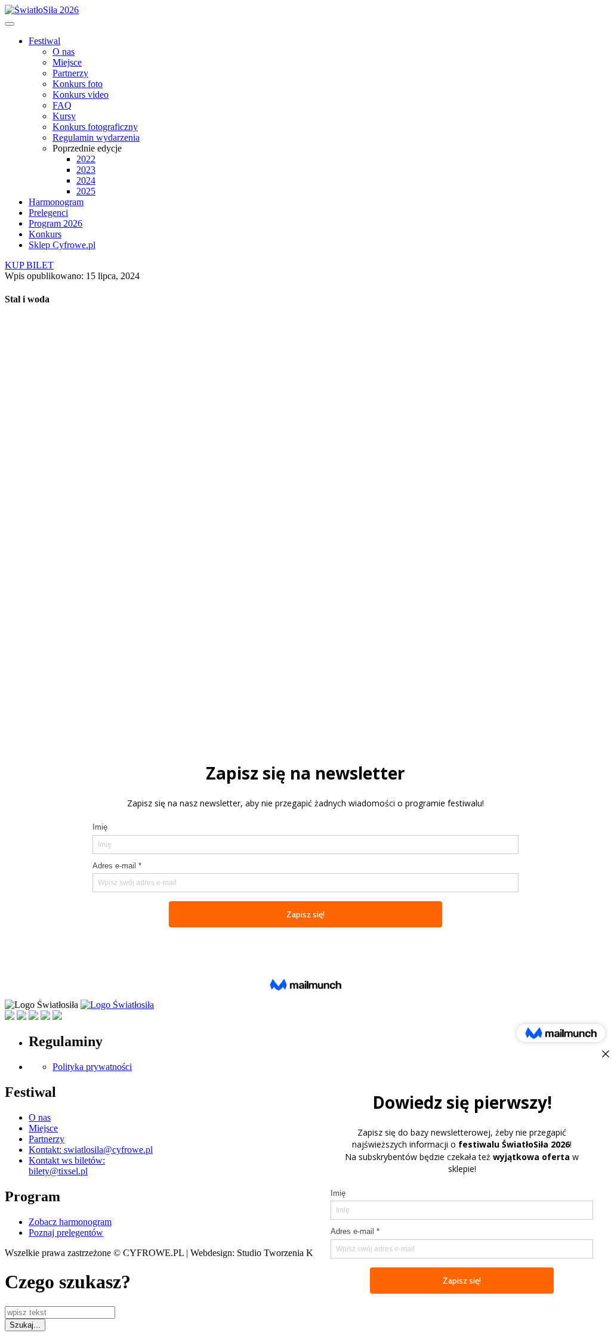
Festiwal (44, 41)
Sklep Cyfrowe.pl (62, 245)
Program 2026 (55, 223)
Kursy (64, 116)
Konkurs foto (78, 84)
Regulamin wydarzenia (96, 137)
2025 (85, 191)
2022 (85, 159)
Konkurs (45, 234)
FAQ (62, 105)
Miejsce (67, 62)
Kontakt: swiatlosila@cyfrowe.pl (91, 1150)
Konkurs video (81, 94)
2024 (85, 180)
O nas (64, 52)
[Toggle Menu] (9, 24)
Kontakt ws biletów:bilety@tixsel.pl (67, 1165)
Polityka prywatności (92, 1067)
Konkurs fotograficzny (95, 127)
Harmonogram (56, 202)
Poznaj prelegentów (66, 1232)
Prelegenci (48, 213)
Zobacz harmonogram (70, 1222)
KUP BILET (29, 265)
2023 (85, 170)
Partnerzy (70, 73)
